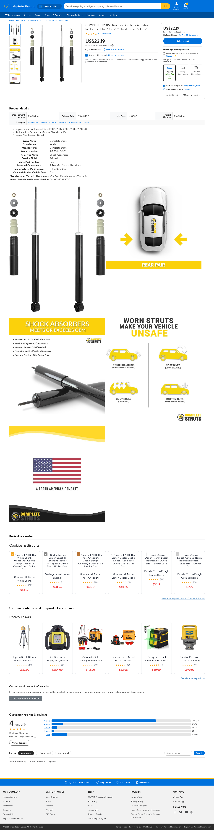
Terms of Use (136, 796)
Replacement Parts (35, 20)
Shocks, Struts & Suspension (56, 20)
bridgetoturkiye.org (115, 55)
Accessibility (93, 809)
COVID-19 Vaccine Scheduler (101, 796)
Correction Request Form (25, 698)
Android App (178, 801)
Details (187, 89)
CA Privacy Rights (139, 805)
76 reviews (106, 34)
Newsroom (8, 805)
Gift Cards (50, 814)
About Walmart (10, 796)
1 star (48, 734)
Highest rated (45, 753)
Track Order (125, 782)
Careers (102, 15)
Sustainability (9, 814)
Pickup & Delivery (75, 15)
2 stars (47, 731)
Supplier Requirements (13, 818)
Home (11, 20)
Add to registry (193, 95)
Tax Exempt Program (97, 818)
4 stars (47, 724)
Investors (7, 809)
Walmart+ (50, 809)
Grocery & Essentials (54, 15)
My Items (114, 15)
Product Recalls (95, 814)
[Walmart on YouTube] (186, 812)
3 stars (47, 728)
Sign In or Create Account (79, 782)
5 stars (47, 721)
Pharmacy (90, 15)
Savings (38, 15)
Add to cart (183, 41)
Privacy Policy (137, 801)
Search (199, 753)
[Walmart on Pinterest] (192, 812)
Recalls (91, 805)
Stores (48, 801)
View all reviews (19, 742)
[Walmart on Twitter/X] (180, 812)
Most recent (26, 753)
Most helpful (63, 753)
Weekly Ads (144, 782)
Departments (14, 15)
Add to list (173, 95)
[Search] (165, 6)
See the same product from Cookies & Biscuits (183, 598)
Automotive (21, 20)
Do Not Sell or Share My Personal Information (162, 827)
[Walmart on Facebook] (175, 812)
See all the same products (193, 678)
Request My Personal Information (145, 809)
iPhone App (178, 796)
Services (27, 15)
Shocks (86, 122)
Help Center (105, 782)
